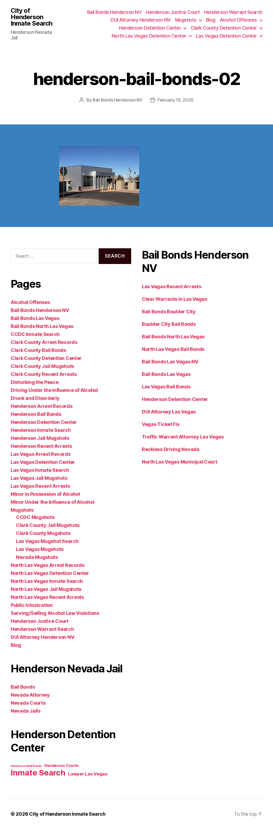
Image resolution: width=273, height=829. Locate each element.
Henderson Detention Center (150, 28)
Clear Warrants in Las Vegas (174, 299)
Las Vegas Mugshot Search (47, 541)
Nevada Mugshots (37, 557)
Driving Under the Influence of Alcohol (54, 390)
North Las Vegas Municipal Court (179, 462)
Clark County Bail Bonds (38, 350)
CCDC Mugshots (35, 517)
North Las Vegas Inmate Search (47, 581)
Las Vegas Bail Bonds (166, 386)
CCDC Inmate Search (35, 334)
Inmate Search (38, 772)
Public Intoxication (32, 605)
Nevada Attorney (30, 695)
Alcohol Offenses (238, 20)
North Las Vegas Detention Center (149, 36)
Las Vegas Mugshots (39, 549)
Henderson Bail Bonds (36, 414)
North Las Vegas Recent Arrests (47, 597)
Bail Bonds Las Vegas (35, 318)
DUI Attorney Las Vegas (169, 411)
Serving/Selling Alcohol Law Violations (55, 613)
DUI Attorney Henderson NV (141, 20)
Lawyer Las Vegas (87, 774)
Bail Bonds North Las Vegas (42, 326)
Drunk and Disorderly (35, 398)
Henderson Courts (61, 765)
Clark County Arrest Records (44, 342)
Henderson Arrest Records (42, 406)
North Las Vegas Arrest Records (48, 565)
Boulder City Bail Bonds (169, 324)
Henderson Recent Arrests (41, 446)
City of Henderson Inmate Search (31, 17)
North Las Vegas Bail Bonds (173, 349)
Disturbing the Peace (35, 382)
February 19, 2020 (176, 100)
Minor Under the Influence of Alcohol (52, 502)
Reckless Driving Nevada (170, 449)
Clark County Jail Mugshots (42, 366)
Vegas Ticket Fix (161, 424)
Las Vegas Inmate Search (40, 470)
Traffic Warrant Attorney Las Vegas (183, 437)
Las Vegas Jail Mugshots (39, 478)
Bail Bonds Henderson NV (114, 12)
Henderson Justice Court (173, 12)
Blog (210, 20)
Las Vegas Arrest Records (41, 454)
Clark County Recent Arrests (44, 374)
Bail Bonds (23, 687)
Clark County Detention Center (224, 28)
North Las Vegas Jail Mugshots (46, 589)
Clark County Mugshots (43, 533)
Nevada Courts (28, 703)
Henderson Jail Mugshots (40, 438)
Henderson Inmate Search (41, 430)
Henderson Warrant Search (233, 12)
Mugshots (185, 20)
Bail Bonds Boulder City (169, 311)
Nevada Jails (26, 711)
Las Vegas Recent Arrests (40, 486)
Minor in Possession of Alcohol (45, 494)
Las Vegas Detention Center (226, 36)
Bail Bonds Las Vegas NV (170, 361)
